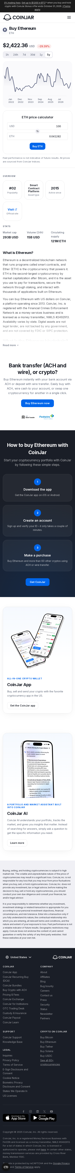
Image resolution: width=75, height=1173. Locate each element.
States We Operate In (15, 1091)
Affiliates (45, 976)
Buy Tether (46, 1046)
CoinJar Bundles (12, 985)
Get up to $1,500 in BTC (34, 2)
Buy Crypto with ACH (15, 989)
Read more (9, 345)
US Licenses (10, 1095)
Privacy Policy (11, 1060)
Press (43, 999)
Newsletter (46, 1013)
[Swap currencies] (37, 131)
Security (45, 1004)
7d (24, 54)
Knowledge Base (12, 1041)
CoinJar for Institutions (15, 1003)
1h (7, 54)
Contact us (46, 995)
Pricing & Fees (11, 994)
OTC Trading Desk (13, 1008)
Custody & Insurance (15, 1013)
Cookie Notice (11, 1077)
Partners (45, 1018)
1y (41, 54)
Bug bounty (47, 986)
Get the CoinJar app (22, 705)
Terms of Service (13, 1064)
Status (43, 1009)
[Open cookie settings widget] (6, 1167)
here (43, 1149)
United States (18, 957)
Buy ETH (37, 146)
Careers (45, 990)
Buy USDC (46, 1055)
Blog (43, 981)
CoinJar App (10, 972)
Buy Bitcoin (46, 1037)
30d (32, 54)
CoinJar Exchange (13, 999)
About (43, 972)
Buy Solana (46, 1051)
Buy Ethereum (48, 1041)
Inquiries (7, 1055)
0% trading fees (12, 2)
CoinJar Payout (11, 1017)
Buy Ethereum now (37, 403)
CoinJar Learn (11, 1022)
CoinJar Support (12, 1037)
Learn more (17, 842)
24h (15, 54)
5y (48, 54)
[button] (69, 17)
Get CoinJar (37, 582)
